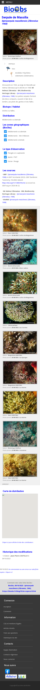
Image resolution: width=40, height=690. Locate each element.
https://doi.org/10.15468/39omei (13, 183)
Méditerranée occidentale (17, 131)
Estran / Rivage (13, 161)
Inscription (7, 607)
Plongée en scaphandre (16, 153)
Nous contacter (9, 659)
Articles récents (9, 628)
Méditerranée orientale (16, 140)
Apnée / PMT (12, 157)
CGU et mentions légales (12, 624)
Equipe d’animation (10, 650)
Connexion (7, 611)
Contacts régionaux (11, 654)
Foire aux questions (11, 633)
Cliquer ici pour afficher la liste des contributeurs (17, 542)
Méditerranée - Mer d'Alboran (18, 136)
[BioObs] (13, 9)
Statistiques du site (10, 638)
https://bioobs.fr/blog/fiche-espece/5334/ (19, 591)
